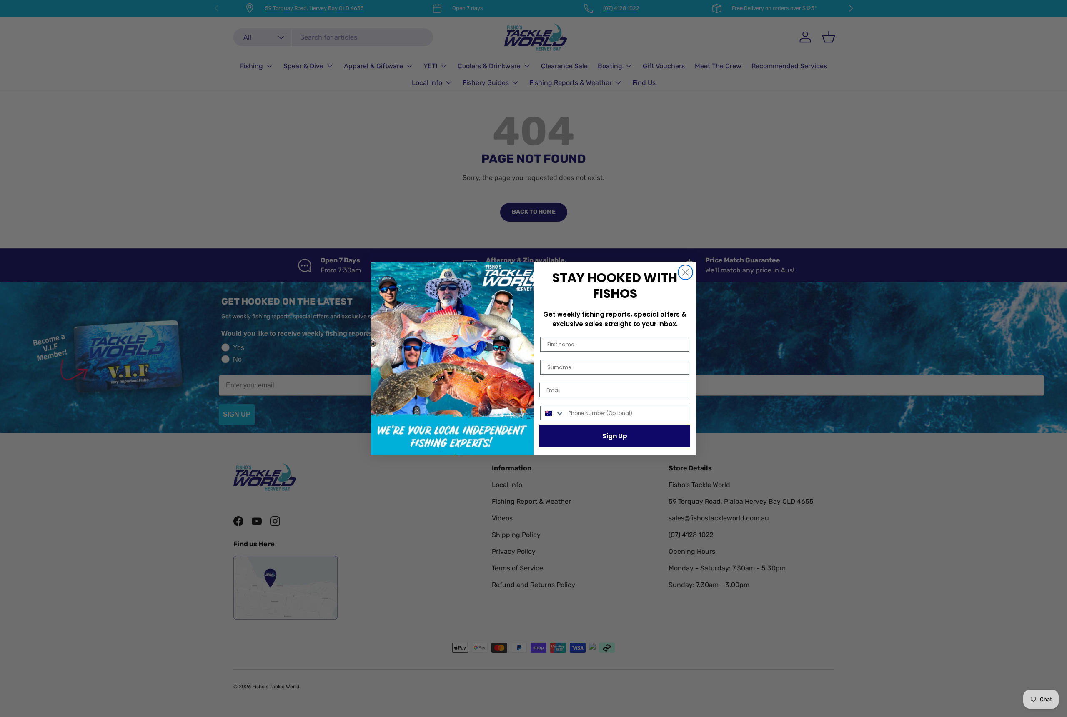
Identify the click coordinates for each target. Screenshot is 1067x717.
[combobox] (552, 413)
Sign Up (614, 436)
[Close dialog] (685, 272)
